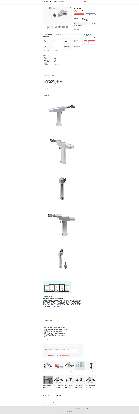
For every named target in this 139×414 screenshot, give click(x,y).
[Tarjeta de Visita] (94, 37)
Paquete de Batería (72, 392)
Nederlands (71, 408)
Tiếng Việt (86, 408)
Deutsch (68, 408)
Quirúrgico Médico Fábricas (59, 402)
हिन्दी (79, 408)
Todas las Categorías (46, 3)
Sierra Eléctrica (71, 395)
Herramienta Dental (58, 395)
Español (55, 408)
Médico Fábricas (46, 402)
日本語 (77, 408)
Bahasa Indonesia (89, 408)
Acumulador (84, 392)
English (52, 408)
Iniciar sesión (75, 31)
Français (60, 408)
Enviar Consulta (79, 14)
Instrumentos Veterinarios (46, 395)
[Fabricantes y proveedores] (47, 1)
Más (44, 405)
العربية (73, 408)
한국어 (75, 408)
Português (58, 408)
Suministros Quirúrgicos (52, 402)
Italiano (66, 408)
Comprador (83, 3)
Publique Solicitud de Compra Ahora (64, 355)
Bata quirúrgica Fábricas (74, 402)
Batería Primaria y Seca (46, 392)
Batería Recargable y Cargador (59, 392)
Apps (90, 3)
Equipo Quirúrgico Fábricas (67, 402)
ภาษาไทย (81, 408)
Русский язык (63, 408)
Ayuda (88, 3)
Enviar (49, 355)
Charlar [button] (91, 14)
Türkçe (83, 408)
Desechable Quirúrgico (81, 402)
